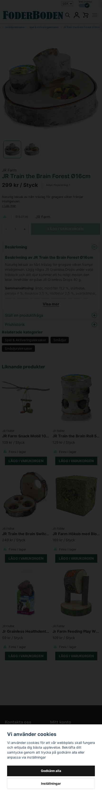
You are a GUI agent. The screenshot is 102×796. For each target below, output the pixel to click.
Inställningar (51, 783)
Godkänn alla (51, 771)
